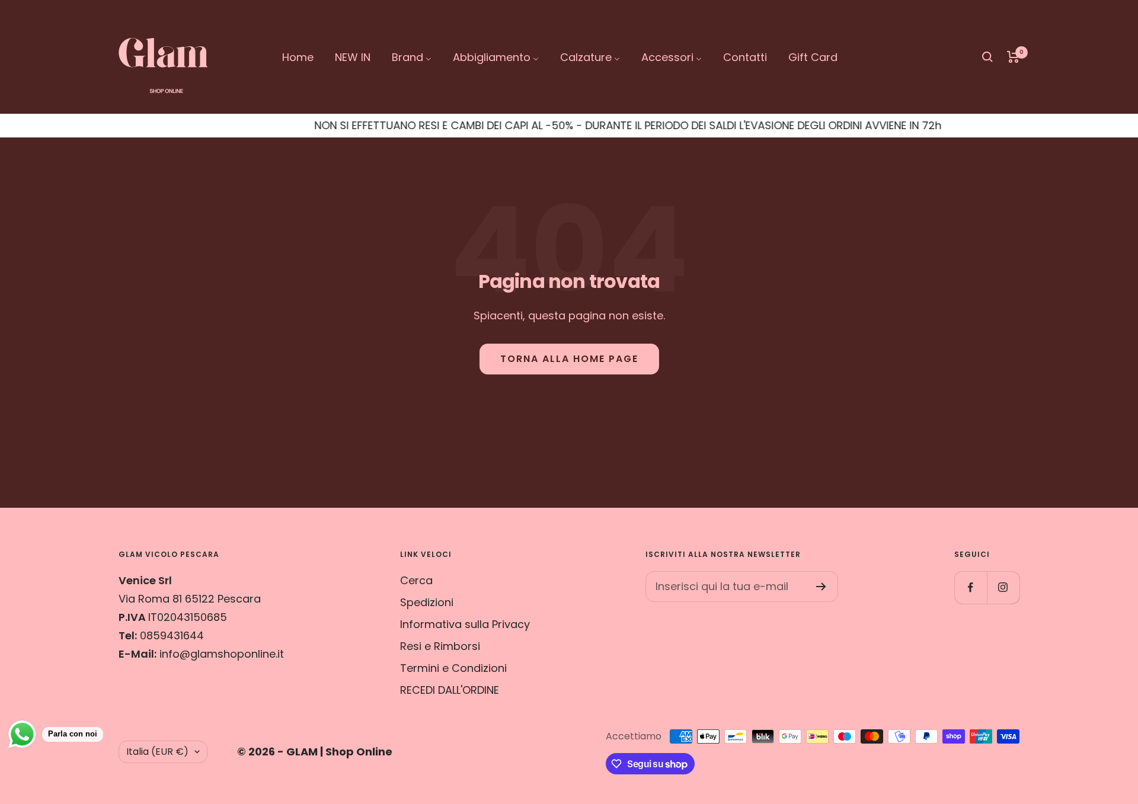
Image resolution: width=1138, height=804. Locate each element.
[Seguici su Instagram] (1003, 587)
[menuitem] (298, 57)
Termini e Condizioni (453, 668)
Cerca (416, 580)
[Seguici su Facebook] (970, 587)
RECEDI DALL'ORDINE (449, 690)
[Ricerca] (987, 57)
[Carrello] (1013, 57)
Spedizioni (426, 602)
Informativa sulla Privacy (465, 624)
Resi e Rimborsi (440, 646)
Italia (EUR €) (157, 751)
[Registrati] (821, 586)
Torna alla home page (569, 359)
